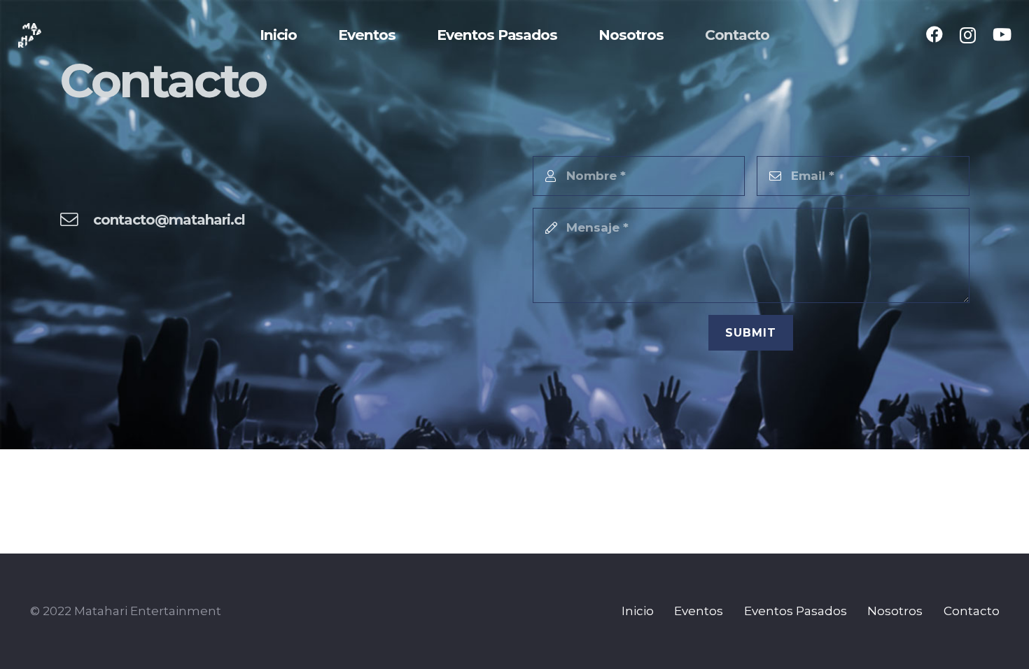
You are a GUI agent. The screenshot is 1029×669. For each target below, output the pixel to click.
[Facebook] (934, 34)
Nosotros (895, 611)
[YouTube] (1002, 34)
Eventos (698, 611)
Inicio (638, 611)
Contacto (972, 611)
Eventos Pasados (795, 611)
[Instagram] (968, 35)
